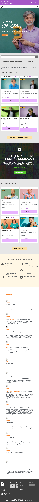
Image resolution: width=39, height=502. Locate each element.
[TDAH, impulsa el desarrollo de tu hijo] (29, 222)
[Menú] (37, 6)
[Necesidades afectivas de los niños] (10, 111)
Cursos (21, 486)
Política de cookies (29, 500)
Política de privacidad (22, 500)
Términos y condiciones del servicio (12, 500)
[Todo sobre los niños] (29, 111)
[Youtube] (34, 485)
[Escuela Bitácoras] (2, 6)
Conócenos (21, 484)
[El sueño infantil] (29, 83)
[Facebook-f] (32, 485)
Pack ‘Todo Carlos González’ (10, 319)
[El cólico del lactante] (29, 194)
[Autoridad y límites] (10, 83)
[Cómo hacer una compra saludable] (10, 194)
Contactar (21, 489)
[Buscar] (36, 57)
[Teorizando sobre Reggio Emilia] (10, 224)
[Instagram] (30, 485)
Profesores (21, 485)
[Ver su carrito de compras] (35, 6)
